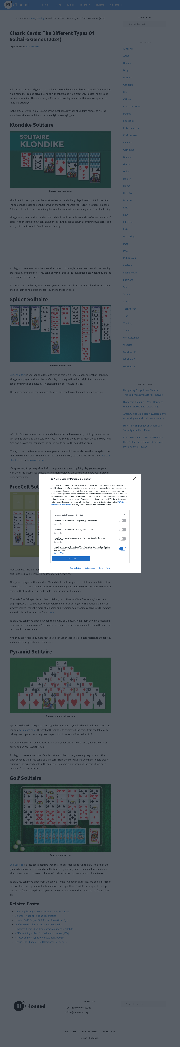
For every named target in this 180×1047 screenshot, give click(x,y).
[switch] (122, 520)
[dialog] (90, 523)
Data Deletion (75, 568)
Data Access (90, 568)
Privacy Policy (105, 568)
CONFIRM (71, 559)
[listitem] (90, 514)
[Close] (135, 479)
